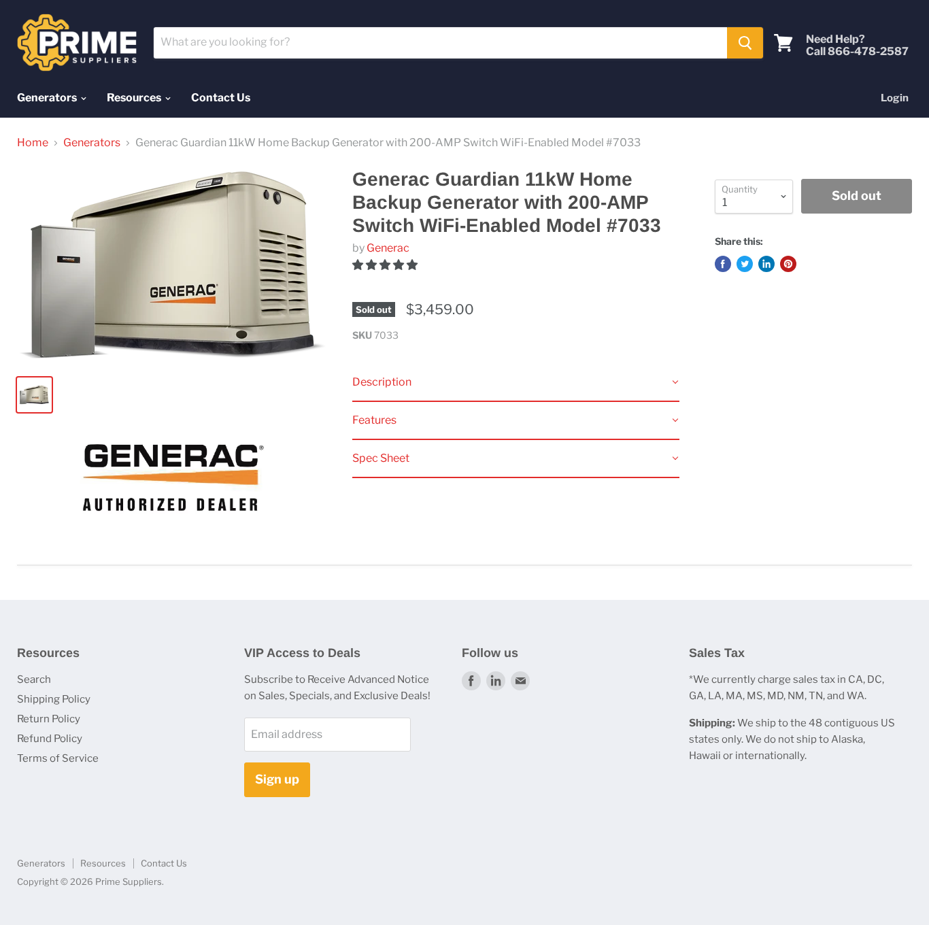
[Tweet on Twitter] (745, 264)
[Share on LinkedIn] (766, 264)
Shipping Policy (53, 699)
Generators (48, 97)
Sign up (277, 779)
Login (895, 98)
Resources (135, 97)
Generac (388, 247)
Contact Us (220, 97)
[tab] (515, 383)
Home (32, 143)
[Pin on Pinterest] (788, 264)
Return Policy (48, 719)
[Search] (745, 42)
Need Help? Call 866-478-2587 (857, 45)
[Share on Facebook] (723, 264)
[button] (386, 264)
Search (34, 679)
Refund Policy (49, 739)
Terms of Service (58, 758)
